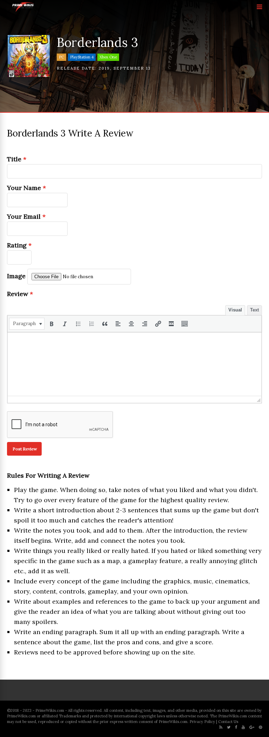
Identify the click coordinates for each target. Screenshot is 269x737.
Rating (19, 245)
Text (254, 310)
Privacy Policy (202, 721)
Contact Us (228, 721)
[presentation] (26, 323)
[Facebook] (236, 727)
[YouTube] (243, 727)
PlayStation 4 (82, 57)
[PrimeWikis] (23, 10)
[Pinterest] (260, 727)
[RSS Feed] (220, 727)
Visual (235, 310)
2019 (104, 68)
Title (16, 159)
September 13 (132, 68)
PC (61, 57)
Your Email (26, 216)
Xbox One (108, 57)
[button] (26, 324)
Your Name (26, 188)
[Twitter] (228, 727)
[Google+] (251, 727)
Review (20, 294)
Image (16, 276)
